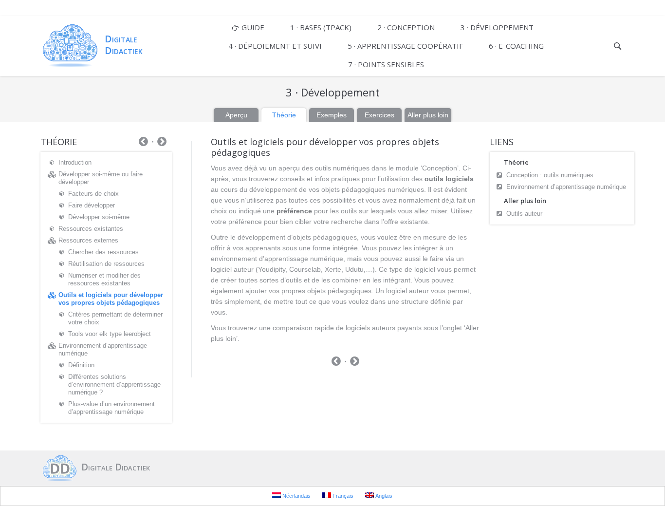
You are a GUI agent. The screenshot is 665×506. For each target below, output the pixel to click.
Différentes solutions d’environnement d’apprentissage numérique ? (114, 384)
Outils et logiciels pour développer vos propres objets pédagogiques (110, 298)
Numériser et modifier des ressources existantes (104, 279)
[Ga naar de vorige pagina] (336, 362)
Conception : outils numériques (549, 175)
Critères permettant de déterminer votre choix (115, 318)
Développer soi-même (98, 217)
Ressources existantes (90, 228)
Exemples (331, 115)
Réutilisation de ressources (106, 263)
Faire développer (91, 205)
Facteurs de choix (93, 193)
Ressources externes (88, 240)
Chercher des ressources (103, 252)
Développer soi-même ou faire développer (100, 178)
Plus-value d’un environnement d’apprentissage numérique (111, 407)
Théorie (284, 115)
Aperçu (236, 115)
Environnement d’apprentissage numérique (566, 186)
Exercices (379, 115)
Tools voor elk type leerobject (109, 333)
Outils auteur (524, 213)
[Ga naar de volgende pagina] (354, 362)
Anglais (383, 496)
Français (342, 496)
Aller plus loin (427, 115)
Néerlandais (296, 496)
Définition (81, 365)
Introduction (75, 162)
